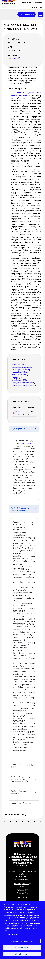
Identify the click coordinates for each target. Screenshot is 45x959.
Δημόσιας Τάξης (15, 58)
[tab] (24, 465)
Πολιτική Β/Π (22, 890)
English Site (37, 7)
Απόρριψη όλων (21, 947)
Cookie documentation (12, 934)
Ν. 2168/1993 (28, 443)
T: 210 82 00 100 (22, 876)
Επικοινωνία (26, 14)
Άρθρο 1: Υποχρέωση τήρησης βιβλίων (20, 509)
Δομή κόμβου (22, 893)
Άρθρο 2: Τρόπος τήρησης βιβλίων (22, 765)
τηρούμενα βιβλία (19, 380)
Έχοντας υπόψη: (18, 429)
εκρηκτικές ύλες (18, 364)
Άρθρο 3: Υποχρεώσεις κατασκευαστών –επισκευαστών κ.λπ (20, 779)
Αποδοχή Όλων (21, 954)
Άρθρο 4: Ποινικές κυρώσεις (18, 792)
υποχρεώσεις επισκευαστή (23, 382)
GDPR (22, 887)
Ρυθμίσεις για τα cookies (21, 941)
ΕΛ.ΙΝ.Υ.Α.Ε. (22, 897)
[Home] (9, 2)
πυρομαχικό (17, 377)
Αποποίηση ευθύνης (22, 883)
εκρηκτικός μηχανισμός (22, 367)
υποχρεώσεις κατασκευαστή (24, 385)
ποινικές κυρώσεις (19, 375)
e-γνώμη (38, 2)
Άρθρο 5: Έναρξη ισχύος (21, 803)
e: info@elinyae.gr (22, 879)
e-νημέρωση (27, 2)
